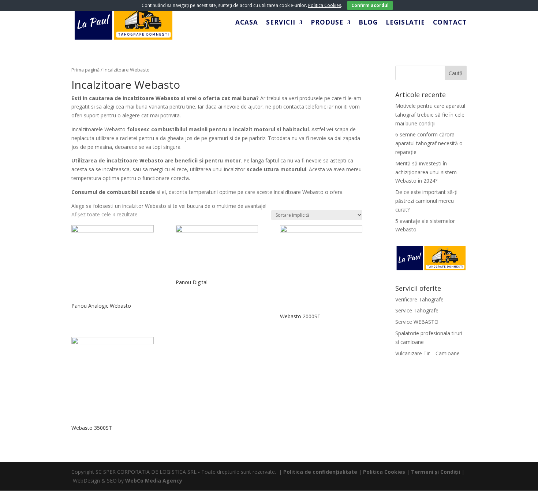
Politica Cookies (384, 471)
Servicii (280, 23)
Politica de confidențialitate (320, 471)
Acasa (246, 23)
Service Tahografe (416, 310)
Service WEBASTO (416, 321)
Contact (450, 23)
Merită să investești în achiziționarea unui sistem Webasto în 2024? (426, 172)
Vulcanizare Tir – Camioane (427, 353)
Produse (327, 23)
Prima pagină (85, 69)
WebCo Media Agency (153, 480)
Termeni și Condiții (435, 471)
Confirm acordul (370, 5)
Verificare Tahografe (419, 299)
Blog (368, 23)
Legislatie (405, 23)
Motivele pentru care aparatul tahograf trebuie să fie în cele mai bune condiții (430, 114)
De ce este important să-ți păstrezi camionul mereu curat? (426, 200)
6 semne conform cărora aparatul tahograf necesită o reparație (429, 143)
